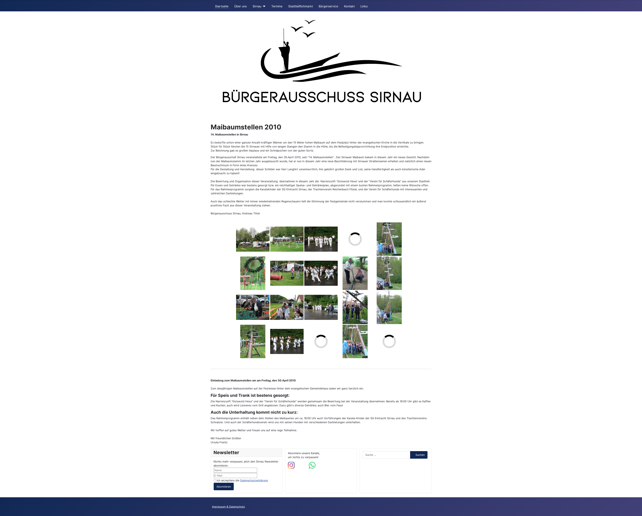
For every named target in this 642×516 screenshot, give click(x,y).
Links (364, 6)
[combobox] (386, 455)
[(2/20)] (252, 273)
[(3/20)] (253, 307)
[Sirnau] (263, 6)
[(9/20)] (321, 239)
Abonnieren (224, 486)
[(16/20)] (355, 341)
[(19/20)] (389, 307)
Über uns (240, 6)
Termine (276, 6)
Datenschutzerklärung (254, 480)
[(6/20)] (287, 273)
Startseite (221, 6)
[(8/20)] (287, 341)
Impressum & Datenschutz (228, 506)
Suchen (420, 454)
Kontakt (349, 6)
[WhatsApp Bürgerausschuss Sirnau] (312, 465)
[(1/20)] (253, 239)
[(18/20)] (389, 273)
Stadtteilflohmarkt (300, 6)
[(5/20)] (287, 239)
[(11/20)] (321, 307)
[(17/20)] (389, 239)
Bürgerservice (328, 6)
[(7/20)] (287, 307)
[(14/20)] (355, 273)
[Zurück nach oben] (636, 509)
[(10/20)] (321, 273)
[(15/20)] (355, 307)
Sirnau (257, 6)
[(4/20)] (252, 341)
